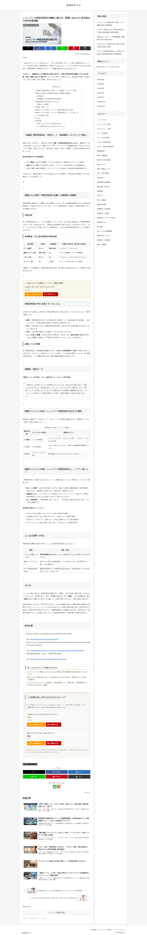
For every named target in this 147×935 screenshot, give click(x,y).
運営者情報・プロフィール (98, 929)
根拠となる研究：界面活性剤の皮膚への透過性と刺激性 (53, 93)
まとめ (38, 118)
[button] (85, 48)
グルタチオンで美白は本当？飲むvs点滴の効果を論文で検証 (111, 45)
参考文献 (38, 121)
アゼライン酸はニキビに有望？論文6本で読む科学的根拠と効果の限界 (110, 31)
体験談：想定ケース (42, 107)
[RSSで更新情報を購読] (58, 786)
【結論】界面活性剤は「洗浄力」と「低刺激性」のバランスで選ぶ (56, 90)
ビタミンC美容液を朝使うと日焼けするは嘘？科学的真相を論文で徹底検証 (110, 52)
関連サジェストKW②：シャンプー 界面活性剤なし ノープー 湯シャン (57, 112)
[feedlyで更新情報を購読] (54, 786)
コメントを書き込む (56, 912)
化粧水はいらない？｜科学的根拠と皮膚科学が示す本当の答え (111, 38)
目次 (54, 87)
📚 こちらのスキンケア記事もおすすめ (50, 123)
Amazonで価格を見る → (33, 294)
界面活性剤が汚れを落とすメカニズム (47, 101)
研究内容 (40, 96)
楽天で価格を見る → (50, 294)
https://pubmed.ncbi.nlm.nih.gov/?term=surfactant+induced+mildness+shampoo (57, 650)
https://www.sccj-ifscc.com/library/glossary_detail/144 (48, 659)
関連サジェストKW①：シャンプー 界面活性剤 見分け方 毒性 (54, 110)
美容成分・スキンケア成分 (30, 764)
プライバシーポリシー (119, 929)
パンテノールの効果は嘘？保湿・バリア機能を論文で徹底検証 (111, 23)
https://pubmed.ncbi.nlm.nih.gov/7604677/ (44, 639)
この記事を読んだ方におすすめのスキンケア (51, 126)
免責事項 (109, 929)
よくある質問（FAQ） (43, 115)
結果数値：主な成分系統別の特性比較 (49, 99)
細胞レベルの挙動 (43, 104)
